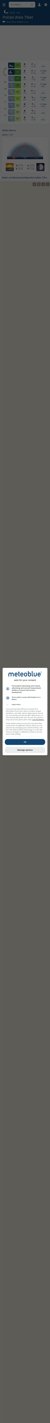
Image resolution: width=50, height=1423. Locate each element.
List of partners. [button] (38, 720)
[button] (25, 704)
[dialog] (25, 711)
